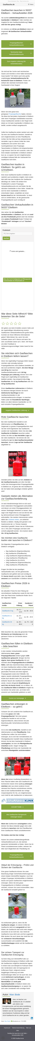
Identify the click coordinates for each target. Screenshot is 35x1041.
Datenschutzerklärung (18, 1028)
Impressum (7, 1028)
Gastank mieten (13, 519)
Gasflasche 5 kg (7, 611)
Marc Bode (14, 994)
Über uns (28, 1028)
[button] (3, 1038)
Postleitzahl (6, 230)
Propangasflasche (15, 114)
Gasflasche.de (9, 4)
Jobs (17, 1030)
